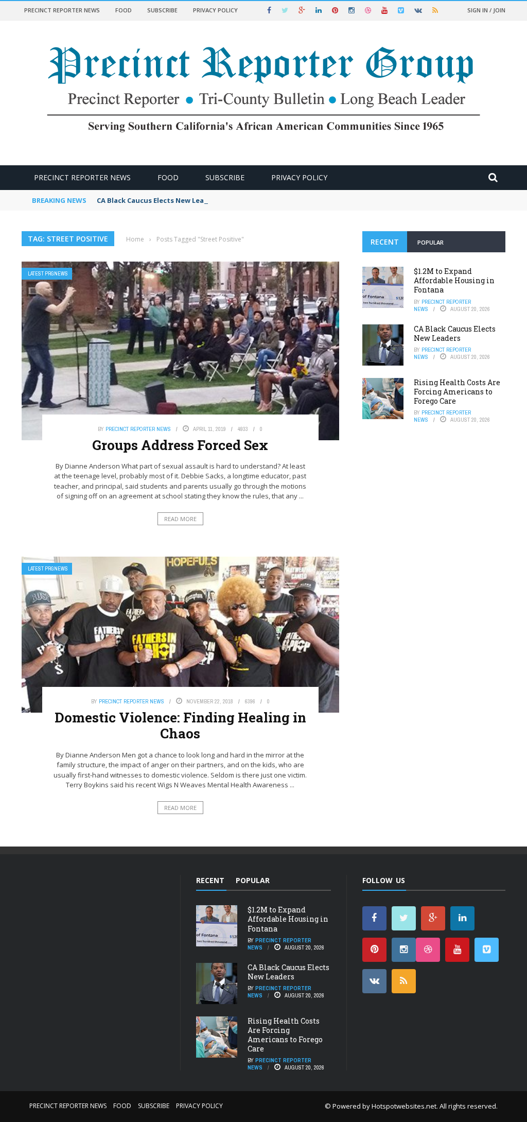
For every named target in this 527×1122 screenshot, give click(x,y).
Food (123, 10)
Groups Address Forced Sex (180, 445)
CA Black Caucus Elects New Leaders (158, 200)
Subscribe (162, 10)
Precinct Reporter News (62, 10)
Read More (180, 519)
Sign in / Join (486, 10)
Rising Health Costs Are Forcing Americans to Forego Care (457, 391)
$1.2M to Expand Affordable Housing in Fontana (454, 280)
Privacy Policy (215, 10)
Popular (430, 242)
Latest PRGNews (48, 273)
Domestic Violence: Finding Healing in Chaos (180, 725)
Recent (385, 242)
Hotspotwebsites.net (404, 1106)
